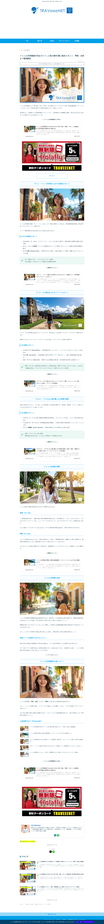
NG (81, 921)
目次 (50, 175)
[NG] (102, 922)
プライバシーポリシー (88, 921)
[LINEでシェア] (53, 851)
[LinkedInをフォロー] (55, 835)
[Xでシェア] (50, 851)
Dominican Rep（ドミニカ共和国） (28, 841)
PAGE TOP (52, 914)
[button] (83, 50)
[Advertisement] (52, 28)
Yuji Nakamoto (36, 825)
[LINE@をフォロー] (58, 835)
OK (77, 921)
